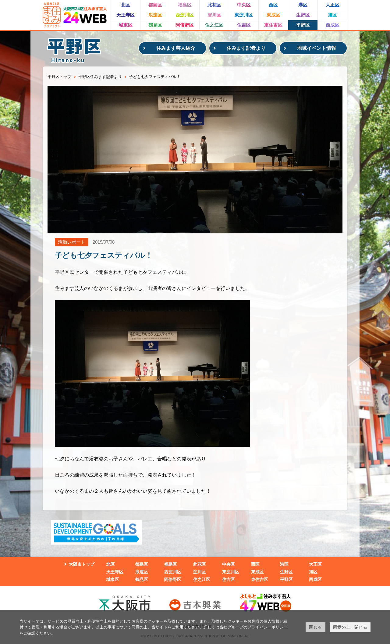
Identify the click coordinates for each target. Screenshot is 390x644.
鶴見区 (155, 24)
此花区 (214, 4)
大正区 (332, 4)
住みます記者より (246, 48)
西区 (273, 4)
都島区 (155, 4)
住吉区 (244, 24)
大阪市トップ (81, 564)
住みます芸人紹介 (175, 48)
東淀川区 (244, 14)
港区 (302, 4)
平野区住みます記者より (100, 76)
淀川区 (214, 14)
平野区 (303, 24)
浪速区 (155, 14)
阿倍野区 (185, 24)
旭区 (332, 14)
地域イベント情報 (316, 48)
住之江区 (214, 24)
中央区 (244, 4)
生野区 (303, 14)
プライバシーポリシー (267, 626)
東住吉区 (273, 24)
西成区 (332, 24)
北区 (125, 4)
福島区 (185, 4)
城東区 (126, 24)
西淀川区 (185, 14)
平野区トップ (59, 76)
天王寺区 (125, 14)
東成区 (273, 14)
